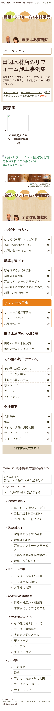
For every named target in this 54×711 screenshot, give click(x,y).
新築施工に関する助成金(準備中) (23, 287)
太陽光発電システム (16, 379)
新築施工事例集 (13, 275)
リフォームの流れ (15, 318)
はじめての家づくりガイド (20, 239)
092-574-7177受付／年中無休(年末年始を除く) (24, 478)
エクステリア (12, 396)
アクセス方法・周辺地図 (19, 427)
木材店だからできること (19, 348)
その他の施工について (18, 368)
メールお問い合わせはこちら (22, 492)
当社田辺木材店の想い (17, 245)
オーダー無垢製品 (15, 374)
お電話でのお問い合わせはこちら (11, 24)
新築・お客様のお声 (16, 292)
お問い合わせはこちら (18, 250)
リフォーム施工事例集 (17, 312)
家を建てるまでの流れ (18, 270)
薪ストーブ (11, 385)
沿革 (7, 421)
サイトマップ (12, 438)
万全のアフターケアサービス (22, 281)
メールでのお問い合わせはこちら (42, 24)
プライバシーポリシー (18, 433)
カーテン (9, 390)
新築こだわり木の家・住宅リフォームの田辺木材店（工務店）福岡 (27, 702)
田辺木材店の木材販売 (17, 343)
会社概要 (9, 416)
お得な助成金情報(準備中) (30, 555)
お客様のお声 (12, 323)
